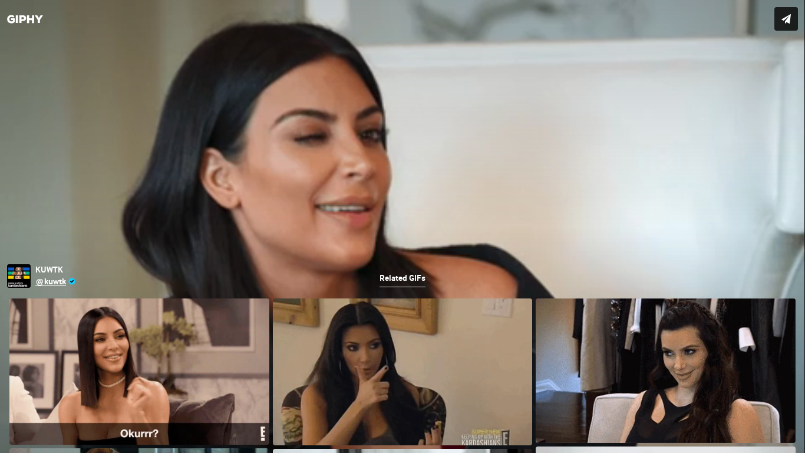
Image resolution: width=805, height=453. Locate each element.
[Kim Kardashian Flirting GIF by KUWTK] (402, 226)
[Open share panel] (786, 19)
